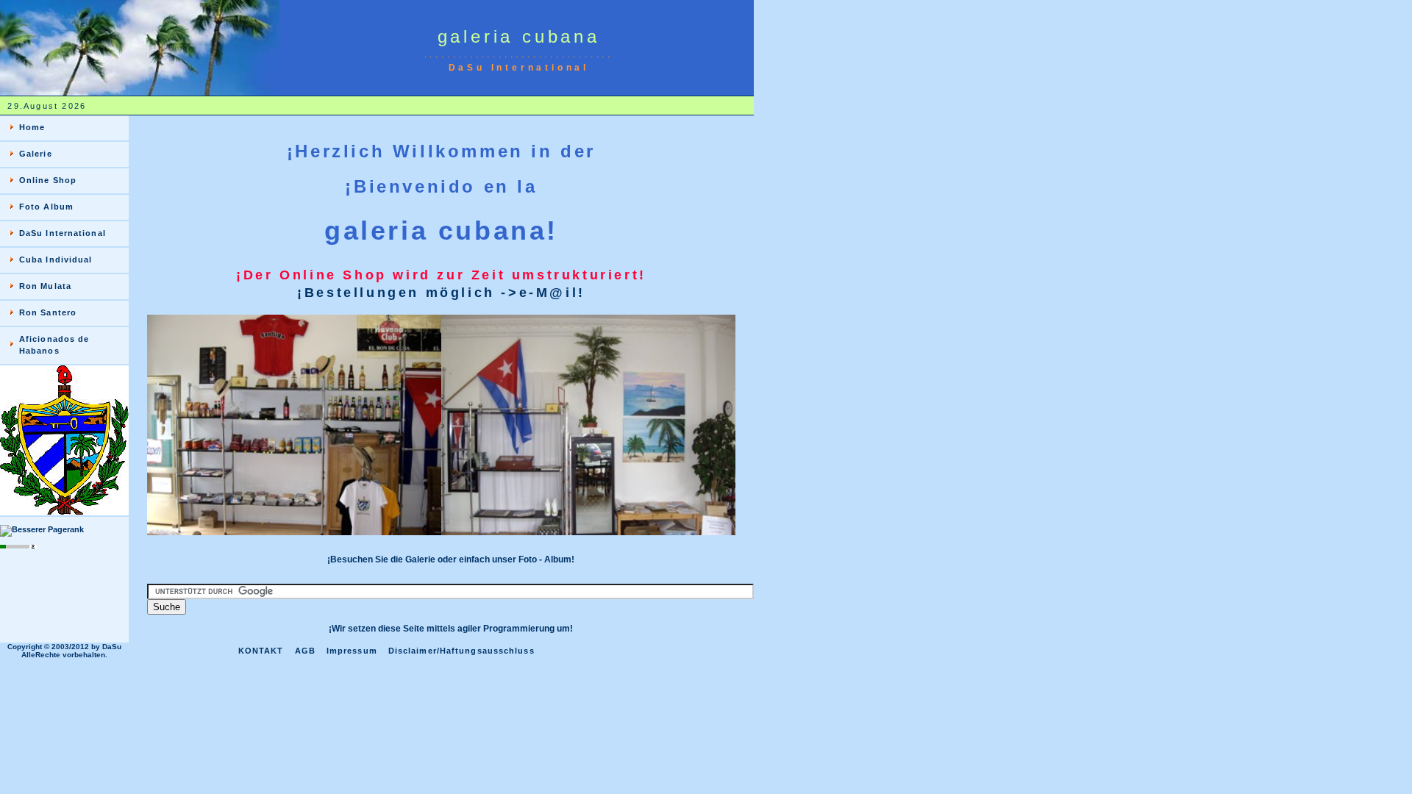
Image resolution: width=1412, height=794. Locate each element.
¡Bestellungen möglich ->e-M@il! (441, 292)
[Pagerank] (42, 529)
